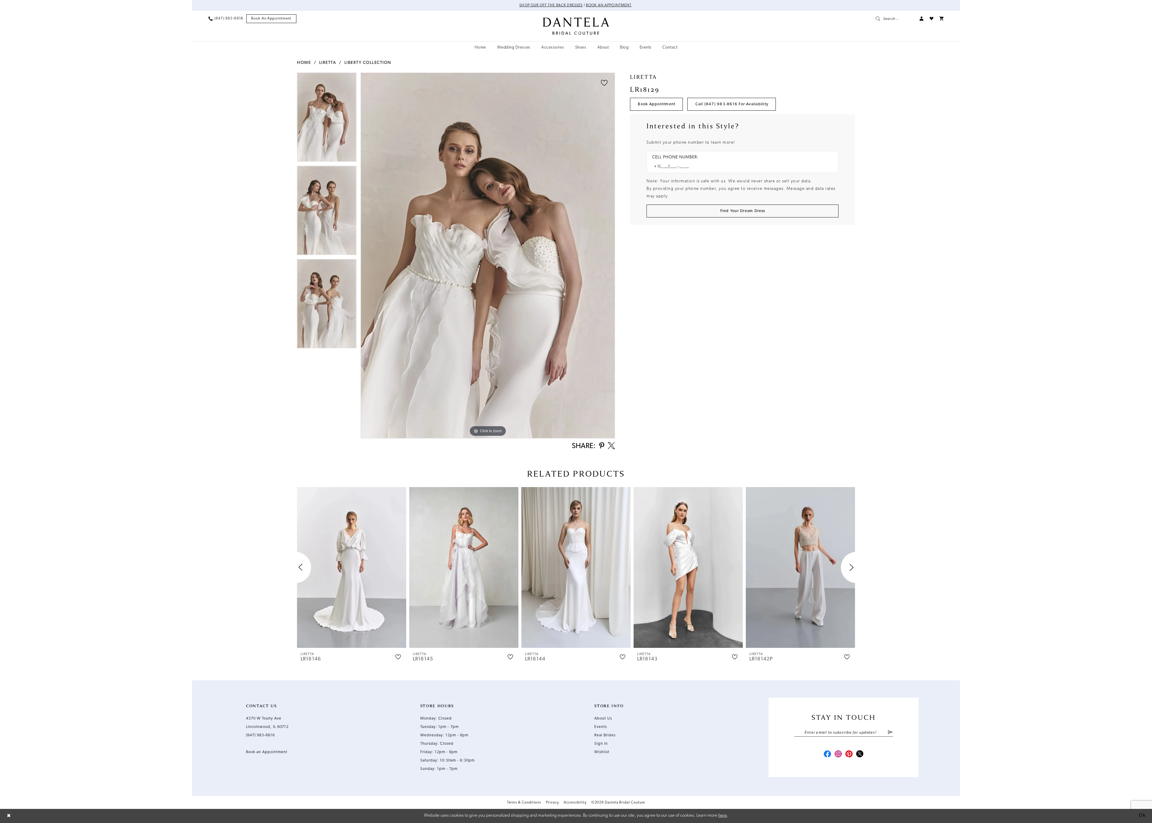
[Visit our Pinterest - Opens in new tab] (849, 754)
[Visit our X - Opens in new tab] (859, 754)
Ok (1142, 815)
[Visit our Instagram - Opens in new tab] (838, 754)
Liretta (327, 63)
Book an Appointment (609, 5)
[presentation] (351, 567)
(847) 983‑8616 (260, 735)
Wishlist (601, 752)
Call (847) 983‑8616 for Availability (732, 104)
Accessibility (575, 802)
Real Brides (605, 735)
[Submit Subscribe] (890, 733)
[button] (921, 18)
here (722, 815)
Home (304, 63)
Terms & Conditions (524, 802)
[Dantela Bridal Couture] (576, 26)
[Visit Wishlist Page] (931, 18)
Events (600, 727)
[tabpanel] (326, 119)
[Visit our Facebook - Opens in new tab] (827, 754)
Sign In (601, 744)
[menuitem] (226, 18)
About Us (603, 718)
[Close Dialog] (9, 816)
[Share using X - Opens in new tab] (611, 446)
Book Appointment (656, 104)
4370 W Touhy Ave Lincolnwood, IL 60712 (267, 723)
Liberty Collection (367, 63)
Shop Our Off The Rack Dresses (551, 5)
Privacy (552, 802)
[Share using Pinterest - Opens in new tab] (601, 446)
